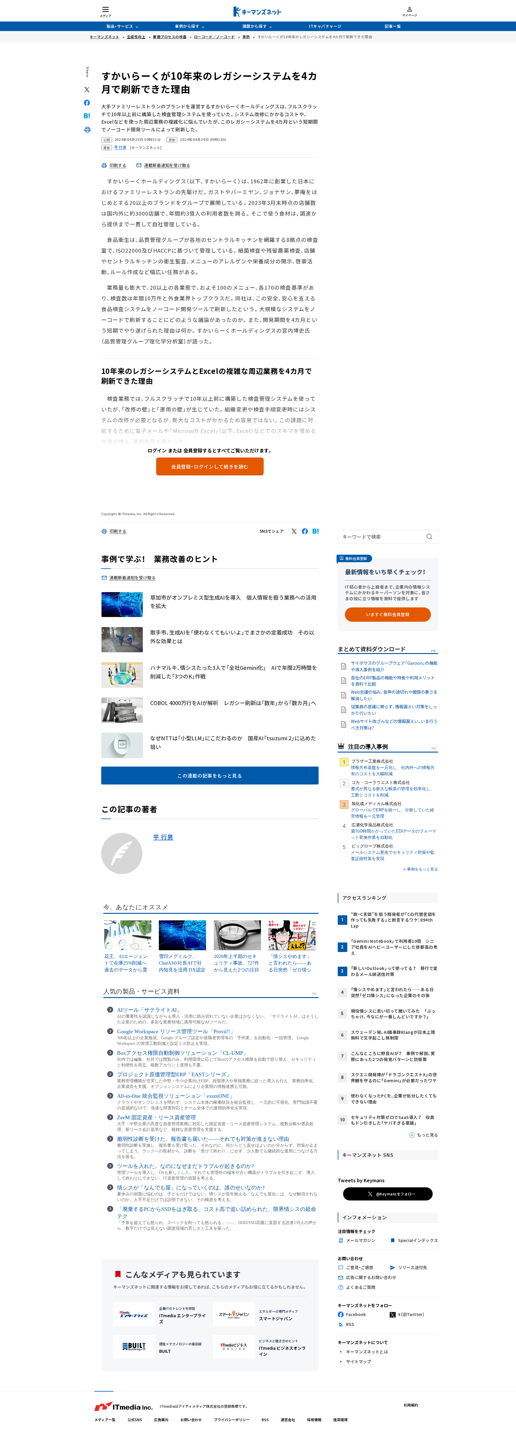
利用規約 (411, 1404)
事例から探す (187, 26)
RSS (265, 1419)
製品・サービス (120, 26)
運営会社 (288, 1419)
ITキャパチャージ (325, 26)
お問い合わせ (191, 1419)
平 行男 (163, 837)
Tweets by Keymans (361, 1180)
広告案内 (161, 1419)
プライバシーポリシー (232, 1419)
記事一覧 (393, 26)
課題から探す (254, 26)
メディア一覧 (105, 1419)
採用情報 (314, 1419)
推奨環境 (340, 1419)
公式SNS (135, 1419)
